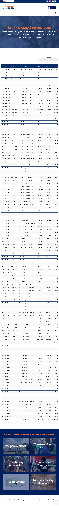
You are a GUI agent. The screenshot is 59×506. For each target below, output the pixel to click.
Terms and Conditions (39, 500)
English (5, 1)
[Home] (8, 9)
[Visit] (47, 1)
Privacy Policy (51, 500)
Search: (48, 57)
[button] (9, 67)
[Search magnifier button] (56, 13)
